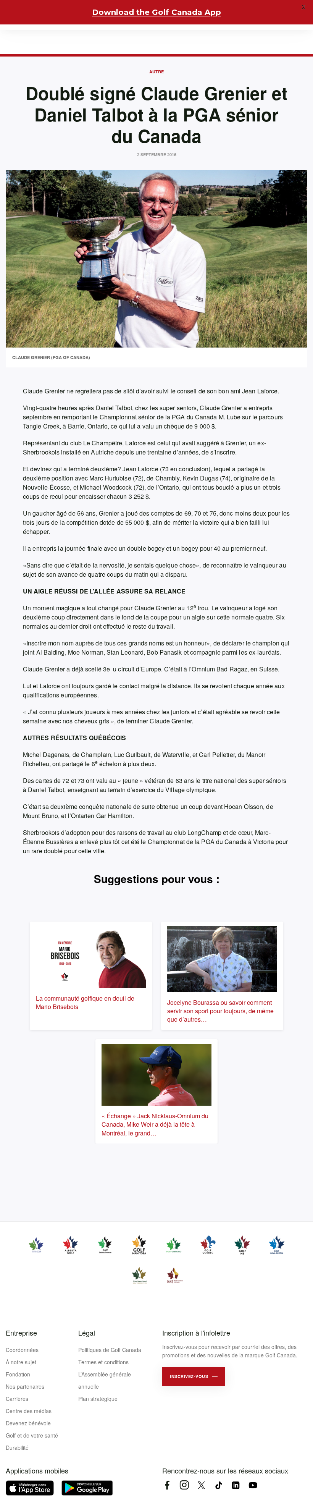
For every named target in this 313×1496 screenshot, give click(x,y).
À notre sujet (21, 1362)
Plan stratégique (98, 1398)
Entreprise (21, 1333)
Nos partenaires (25, 1386)
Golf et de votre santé (32, 1435)
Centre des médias (29, 1411)
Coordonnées (22, 1350)
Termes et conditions (103, 1362)
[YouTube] (253, 1485)
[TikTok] (218, 1485)
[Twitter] (201, 1485)
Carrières (17, 1398)
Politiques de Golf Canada (109, 1350)
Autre (156, 71)
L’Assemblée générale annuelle (104, 1380)
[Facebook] (167, 1485)
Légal (86, 1333)
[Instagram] (184, 1485)
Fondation (18, 1374)
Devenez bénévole (28, 1423)
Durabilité (17, 1447)
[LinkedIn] (235, 1485)
